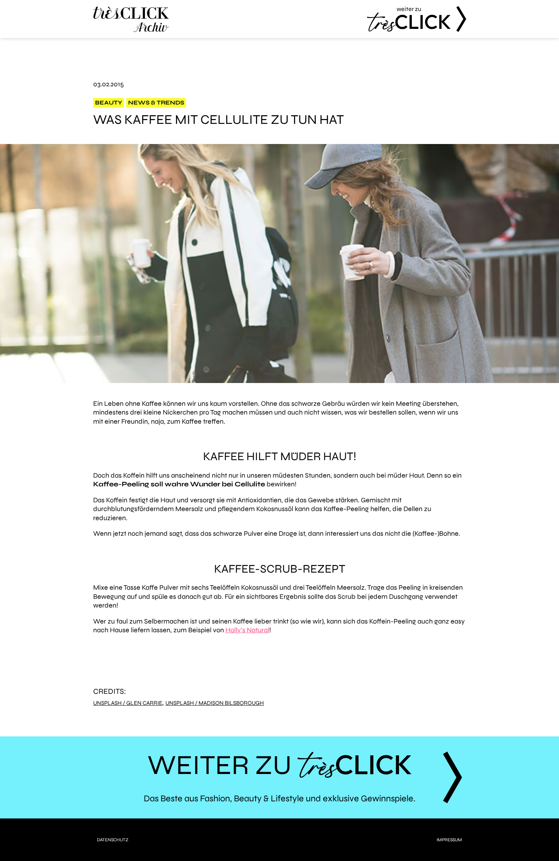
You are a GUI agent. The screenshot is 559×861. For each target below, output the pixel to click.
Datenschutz (113, 839)
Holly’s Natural (247, 630)
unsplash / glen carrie (127, 703)
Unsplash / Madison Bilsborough (214, 703)
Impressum (449, 839)
